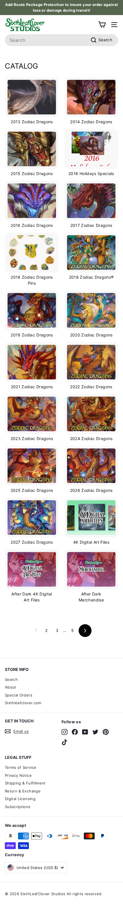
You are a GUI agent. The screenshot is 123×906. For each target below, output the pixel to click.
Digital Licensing (20, 798)
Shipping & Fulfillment (25, 783)
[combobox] (61, 40)
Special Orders (18, 695)
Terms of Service (21, 767)
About (10, 687)
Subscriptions (18, 806)
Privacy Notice (18, 775)
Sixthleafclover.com (23, 702)
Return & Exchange (23, 791)
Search (11, 679)
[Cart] (102, 24)
